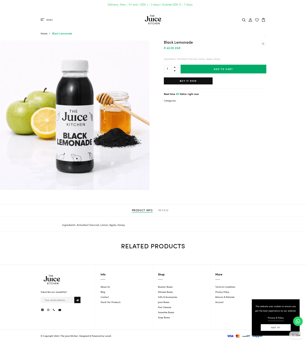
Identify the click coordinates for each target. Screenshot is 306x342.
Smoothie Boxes (166, 312)
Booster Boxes (165, 286)
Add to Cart (223, 69)
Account (219, 302)
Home (44, 33)
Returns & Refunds (224, 297)
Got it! (275, 327)
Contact (105, 297)
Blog (103, 291)
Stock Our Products (110, 302)
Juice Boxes (163, 302)
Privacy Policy (222, 291)
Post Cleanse (164, 307)
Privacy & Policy (276, 317)
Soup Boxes (164, 317)
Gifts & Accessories (167, 297)
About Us (105, 286)
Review (163, 210)
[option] (74, 115)
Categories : (170, 100)
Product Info (142, 210)
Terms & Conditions (225, 286)
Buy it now (188, 81)
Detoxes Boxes (165, 291)
